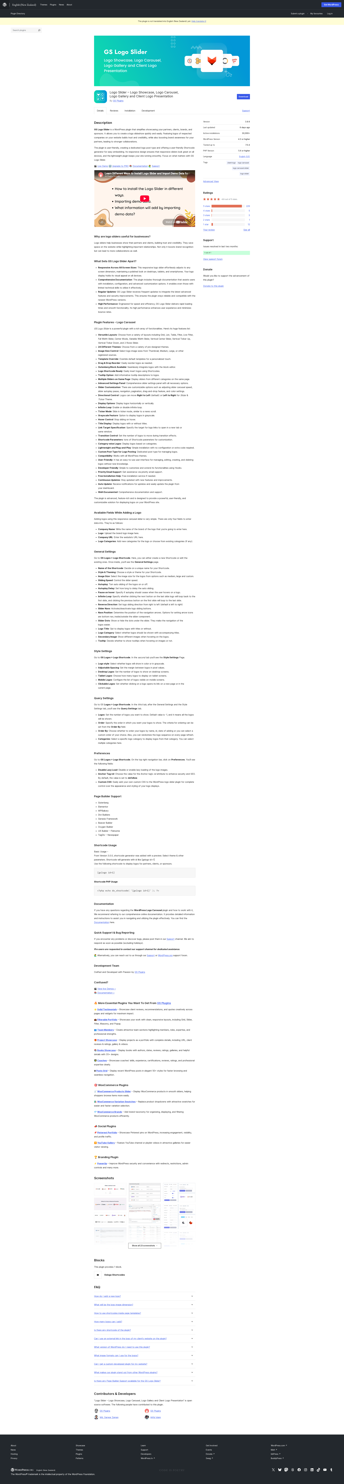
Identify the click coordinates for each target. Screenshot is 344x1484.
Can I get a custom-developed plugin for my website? (120, 1364)
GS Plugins (118, 100)
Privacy (14, 1458)
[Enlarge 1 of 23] (122, 1186)
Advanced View (211, 181)
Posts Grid (101, 1070)
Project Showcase (107, 1040)
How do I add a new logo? (107, 1296)
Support (246, 110)
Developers (146, 1454)
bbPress (276, 1454)
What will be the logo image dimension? (113, 1304)
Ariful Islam (155, 1417)
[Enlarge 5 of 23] (122, 1250)
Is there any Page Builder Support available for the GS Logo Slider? (127, 1381)
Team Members (105, 1030)
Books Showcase (106, 1050)
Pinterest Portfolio (107, 1132)
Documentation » (105, 992)
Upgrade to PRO (120, 166)
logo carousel (243, 163)
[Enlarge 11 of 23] (157, 1207)
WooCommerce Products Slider (114, 1091)
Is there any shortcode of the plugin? (112, 1330)
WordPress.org (165, 955)
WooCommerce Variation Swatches (116, 1101)
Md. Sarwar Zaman (109, 1417)
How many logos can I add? (108, 1321)
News (13, 1450)
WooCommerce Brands (109, 1112)
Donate (210, 1454)
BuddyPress (277, 1458)
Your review (209, 229)
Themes (79, 1450)
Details (100, 110)
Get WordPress (331, 4)
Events (209, 1450)
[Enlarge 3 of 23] (122, 1216)
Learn (143, 1445)
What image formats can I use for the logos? (116, 1355)
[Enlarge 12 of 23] (157, 1229)
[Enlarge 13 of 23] (157, 1248)
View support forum (213, 259)
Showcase (80, 1445)
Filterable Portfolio (107, 1019)
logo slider (244, 174)
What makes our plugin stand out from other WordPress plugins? (125, 1372)
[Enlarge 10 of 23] (157, 1186)
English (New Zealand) (45, 1470)
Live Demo (102, 166)
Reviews (114, 110)
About (13, 1445)
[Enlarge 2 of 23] (122, 1201)
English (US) (244, 156)
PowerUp (102, 1163)
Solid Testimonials (107, 1009)
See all (246, 229)
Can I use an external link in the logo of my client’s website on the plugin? (130, 1338)
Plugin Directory (18, 13)
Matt (274, 1450)
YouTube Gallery (106, 1142)
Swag (209, 1458)
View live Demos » (106, 988)
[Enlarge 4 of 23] (122, 1231)
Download (243, 96)
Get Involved (211, 1445)
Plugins (79, 1454)
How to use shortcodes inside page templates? (117, 1313)
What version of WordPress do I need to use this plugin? (122, 1347)
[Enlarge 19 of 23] (191, 1234)
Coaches (102, 1060)
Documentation (140, 166)
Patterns (79, 1458)
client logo (231, 163)
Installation (130, 110)
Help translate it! (198, 21)
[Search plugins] (39, 30)
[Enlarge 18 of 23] (191, 1208)
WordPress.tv (148, 1458)
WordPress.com (279, 1445)
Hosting (14, 1454)
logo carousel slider (241, 168)
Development (148, 110)
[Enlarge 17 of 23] (191, 1186)
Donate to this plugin (213, 286)
